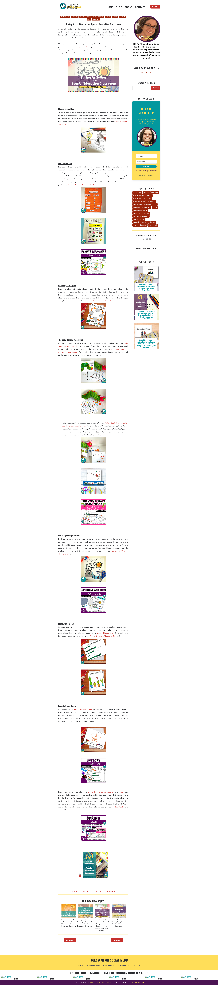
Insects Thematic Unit (102, 301)
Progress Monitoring (141, 213)
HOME (110, 7)
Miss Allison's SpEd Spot (99, 982)
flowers (74, 16)
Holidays (147, 204)
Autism (146, 192)
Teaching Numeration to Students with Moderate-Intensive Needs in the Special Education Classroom (146, 315)
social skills (152, 225)
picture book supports (95, 16)
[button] (146, 137)
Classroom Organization (142, 198)
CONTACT (140, 7)
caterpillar (65, 16)
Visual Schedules (139, 225)
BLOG (119, 7)
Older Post (117, 940)
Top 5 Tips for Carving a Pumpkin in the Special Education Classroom (85, 923)
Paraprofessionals (140, 210)
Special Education (140, 222)
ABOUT (129, 7)
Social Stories (138, 219)
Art (140, 192)
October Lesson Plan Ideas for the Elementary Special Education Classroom (68, 923)
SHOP (155, 7)
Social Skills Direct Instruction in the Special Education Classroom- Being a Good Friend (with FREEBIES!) (146, 343)
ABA (135, 192)
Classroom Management (142, 195)
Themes (152, 222)
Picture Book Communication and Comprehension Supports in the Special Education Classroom (102, 925)
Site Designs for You (138, 982)
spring (115, 16)
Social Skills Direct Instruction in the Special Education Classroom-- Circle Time (146, 287)
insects (82, 16)
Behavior (154, 192)
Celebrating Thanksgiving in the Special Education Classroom (118, 923)
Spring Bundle (118, 807)
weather (96, 19)
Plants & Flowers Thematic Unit (81, 185)
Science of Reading (141, 216)
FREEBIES (151, 201)
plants (108, 16)
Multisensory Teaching (141, 207)
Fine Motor (137, 204)
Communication (139, 201)
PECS (155, 207)
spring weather (107, 792)
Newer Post (69, 940)
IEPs (155, 204)
